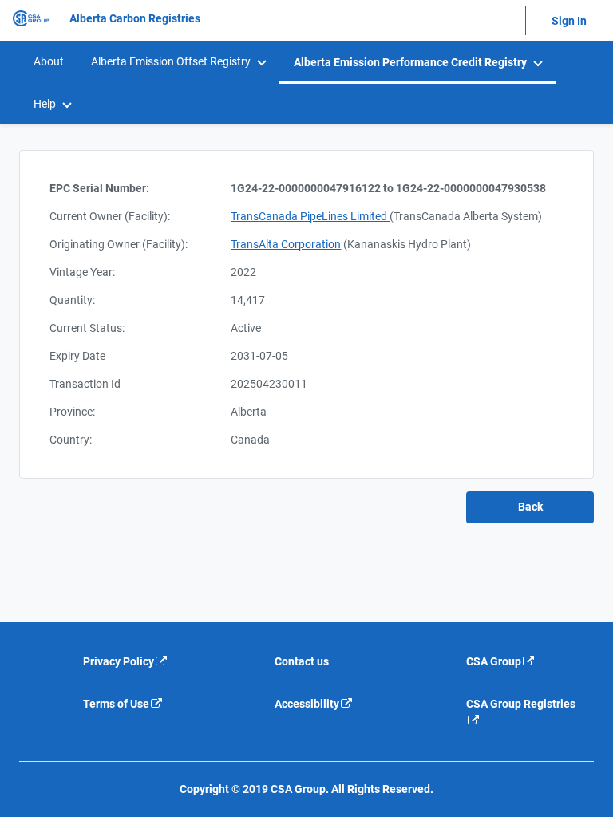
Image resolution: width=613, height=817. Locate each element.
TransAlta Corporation (286, 244)
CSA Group (493, 661)
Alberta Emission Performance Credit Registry (410, 62)
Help (45, 103)
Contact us (302, 661)
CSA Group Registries (520, 703)
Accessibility (307, 703)
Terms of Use (116, 703)
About (49, 61)
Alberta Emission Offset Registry (171, 61)
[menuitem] (48, 61)
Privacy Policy (118, 661)
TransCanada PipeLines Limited (310, 216)
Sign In (569, 20)
